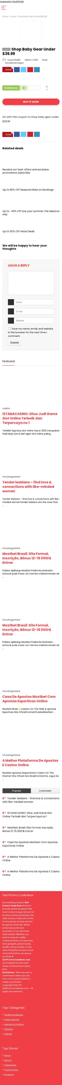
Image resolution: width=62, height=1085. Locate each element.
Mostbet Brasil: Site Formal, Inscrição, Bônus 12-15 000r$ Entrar (26, 558)
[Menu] (4, 8)
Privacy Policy (11, 1069)
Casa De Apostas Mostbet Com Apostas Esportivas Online (29, 698)
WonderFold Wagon (14, 63)
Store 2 (8, 1060)
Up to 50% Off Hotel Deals (18, 231)
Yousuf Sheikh (13, 59)
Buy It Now (31, 102)
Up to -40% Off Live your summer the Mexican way (31, 212)
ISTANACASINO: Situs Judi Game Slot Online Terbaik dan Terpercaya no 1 (29, 418)
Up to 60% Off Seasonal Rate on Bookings (28, 190)
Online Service (11, 1019)
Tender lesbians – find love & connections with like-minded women (28, 486)
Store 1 (7, 1055)
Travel (13, 16)
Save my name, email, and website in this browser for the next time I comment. (30, 332)
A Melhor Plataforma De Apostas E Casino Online (30, 762)
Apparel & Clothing (14, 1024)
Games (8, 1033)
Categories (10, 1065)
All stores (9, 1074)
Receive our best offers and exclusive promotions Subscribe (25, 171)
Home (5, 16)
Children (8, 1029)
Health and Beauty (13, 1014)
